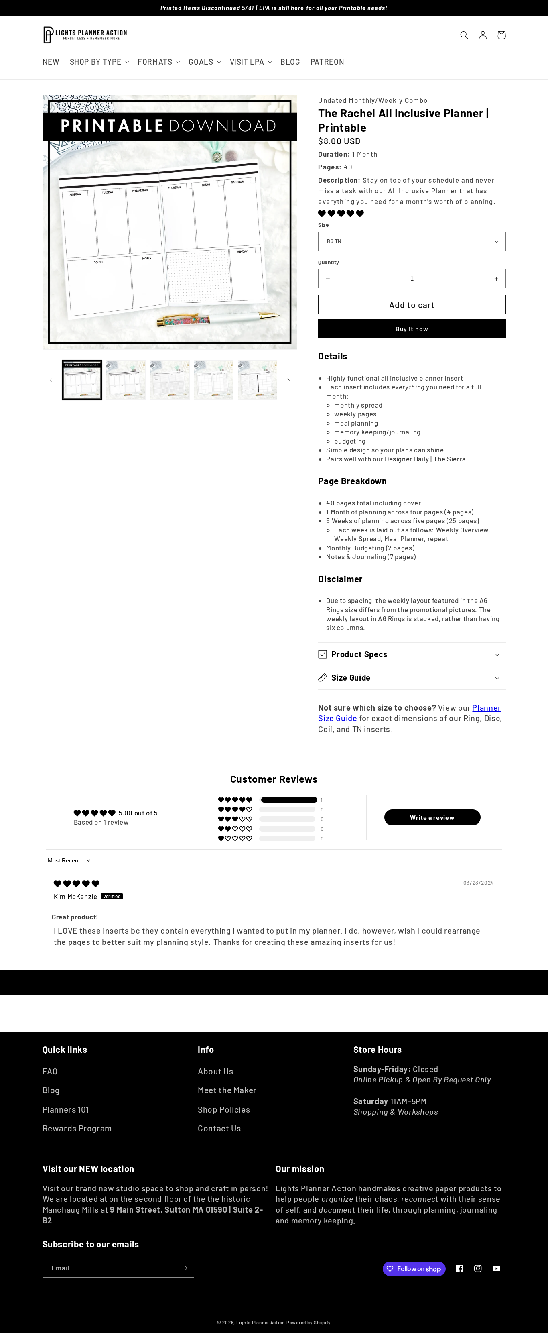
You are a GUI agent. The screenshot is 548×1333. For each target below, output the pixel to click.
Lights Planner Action (260, 1322)
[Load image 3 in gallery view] (170, 380)
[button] (99, 61)
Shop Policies (224, 1109)
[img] (76, 883)
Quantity (328, 262)
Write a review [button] (432, 817)
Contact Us (219, 1128)
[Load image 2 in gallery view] (126, 380)
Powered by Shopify (308, 1322)
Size (323, 224)
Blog (51, 1090)
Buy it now (412, 328)
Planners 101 (66, 1109)
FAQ (50, 1071)
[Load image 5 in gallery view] (258, 380)
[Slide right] (288, 380)
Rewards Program (77, 1128)
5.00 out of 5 (138, 813)
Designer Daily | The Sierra (425, 459)
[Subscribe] (184, 1268)
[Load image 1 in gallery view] (82, 380)
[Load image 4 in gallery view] (213, 380)
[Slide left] (51, 380)
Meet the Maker (227, 1090)
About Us (215, 1071)
